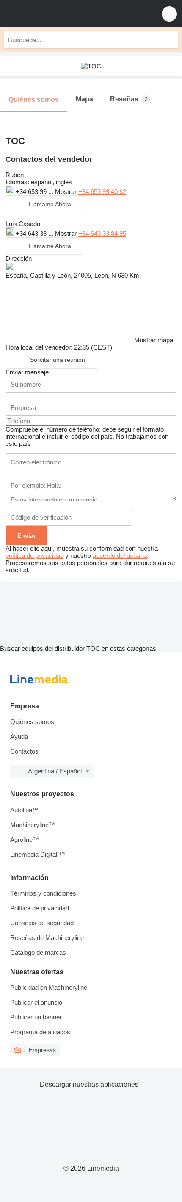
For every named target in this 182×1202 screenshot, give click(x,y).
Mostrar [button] (66, 191)
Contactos (24, 751)
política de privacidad (34, 555)
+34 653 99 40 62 (102, 191)
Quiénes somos (32, 721)
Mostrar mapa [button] (153, 340)
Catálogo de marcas (38, 952)
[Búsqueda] (169, 39)
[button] (169, 13)
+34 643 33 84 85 (102, 233)
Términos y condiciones (43, 893)
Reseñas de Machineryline (47, 937)
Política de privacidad (39, 908)
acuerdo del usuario (120, 555)
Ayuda (19, 736)
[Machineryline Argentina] (58, 13)
